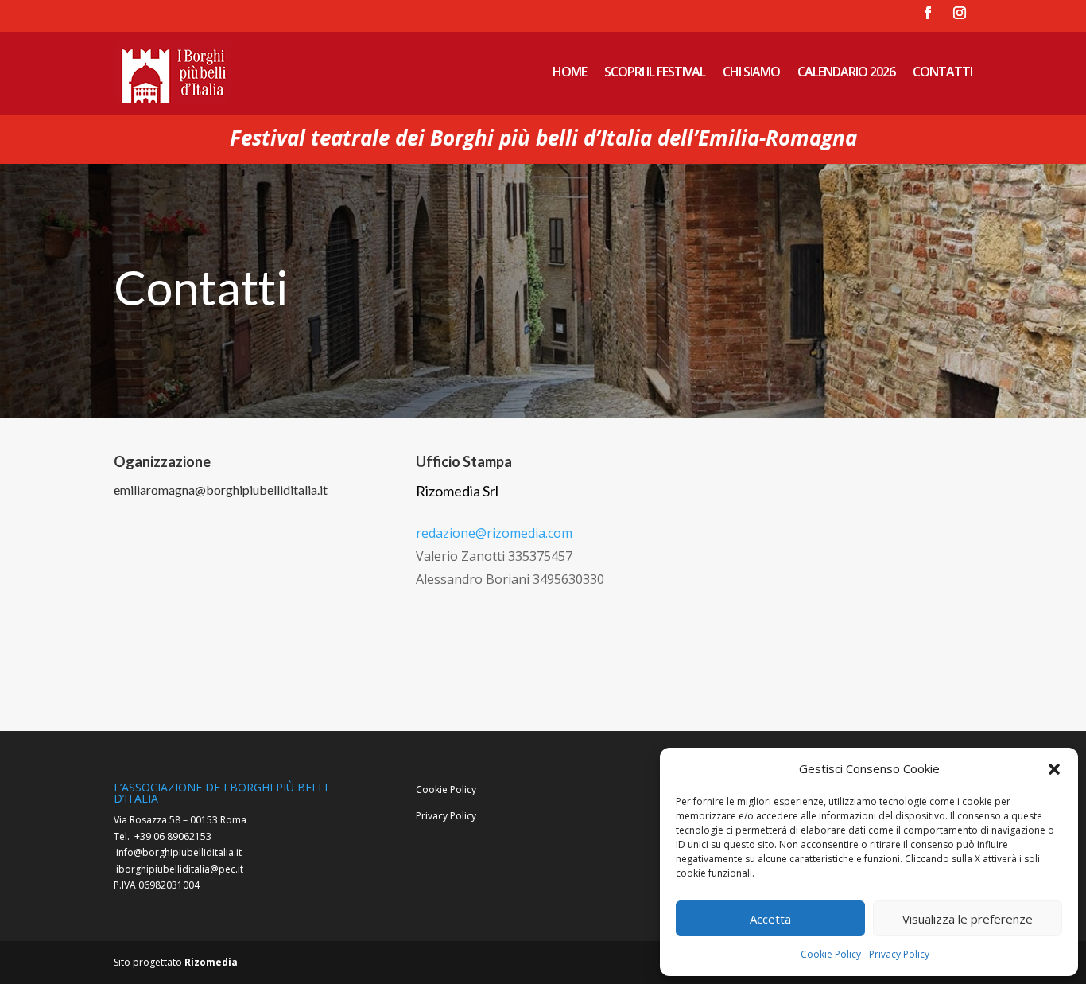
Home (570, 71)
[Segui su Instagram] (959, 12)
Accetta (770, 919)
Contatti (942, 71)
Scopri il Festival (654, 71)
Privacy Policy (899, 954)
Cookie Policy (831, 954)
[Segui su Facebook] (928, 12)
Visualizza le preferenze (967, 919)
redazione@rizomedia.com (494, 533)
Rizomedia (211, 962)
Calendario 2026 (846, 71)
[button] (1054, 769)
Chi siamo (751, 71)
